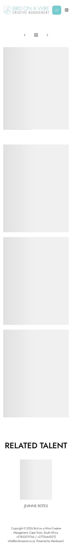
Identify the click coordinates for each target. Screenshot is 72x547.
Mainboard (57, 541)
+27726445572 (46, 537)
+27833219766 (25, 537)
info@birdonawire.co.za (21, 541)
